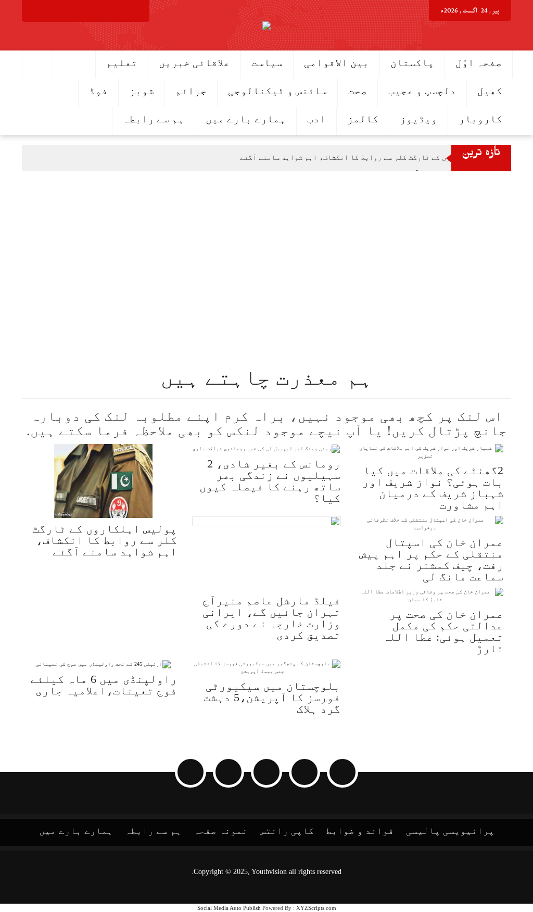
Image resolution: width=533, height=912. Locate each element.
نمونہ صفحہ (221, 831)
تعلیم (121, 62)
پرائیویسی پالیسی (450, 831)
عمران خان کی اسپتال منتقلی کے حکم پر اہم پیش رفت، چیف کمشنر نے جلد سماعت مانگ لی (431, 559)
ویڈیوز (418, 118)
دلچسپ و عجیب (422, 90)
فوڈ (98, 90)
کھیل (489, 90)
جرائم (191, 90)
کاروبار (480, 118)
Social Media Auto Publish (229, 908)
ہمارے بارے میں (246, 118)
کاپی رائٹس (287, 831)
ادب (316, 118)
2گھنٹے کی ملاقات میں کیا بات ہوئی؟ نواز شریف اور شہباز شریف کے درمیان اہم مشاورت (432, 487)
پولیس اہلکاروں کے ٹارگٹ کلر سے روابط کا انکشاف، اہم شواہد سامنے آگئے (369, 157)
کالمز (362, 118)
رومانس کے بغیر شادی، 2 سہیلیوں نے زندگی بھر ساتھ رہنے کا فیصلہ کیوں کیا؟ (269, 480)
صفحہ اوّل (478, 62)
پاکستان (412, 62)
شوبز (141, 90)
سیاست (267, 62)
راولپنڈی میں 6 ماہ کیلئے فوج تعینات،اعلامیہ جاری (103, 685)
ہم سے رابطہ (153, 118)
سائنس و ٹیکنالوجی (277, 90)
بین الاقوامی (336, 62)
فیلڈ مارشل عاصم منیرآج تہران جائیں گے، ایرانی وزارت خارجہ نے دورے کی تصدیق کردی (271, 617)
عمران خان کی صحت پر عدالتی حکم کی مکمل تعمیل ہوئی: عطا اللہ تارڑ (443, 631)
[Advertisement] (266, 249)
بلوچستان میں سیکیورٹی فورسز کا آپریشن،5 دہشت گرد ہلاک (272, 697)
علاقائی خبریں (194, 62)
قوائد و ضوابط (360, 831)
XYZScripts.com (316, 908)
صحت (357, 90)
